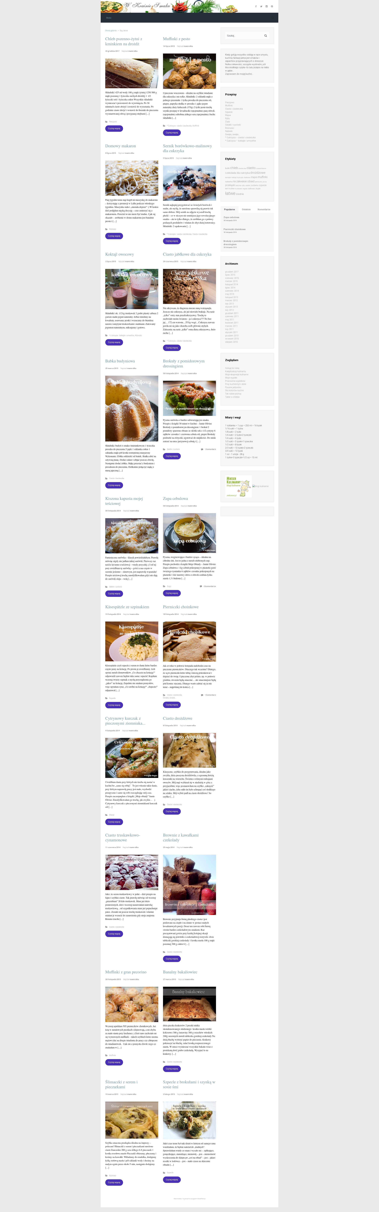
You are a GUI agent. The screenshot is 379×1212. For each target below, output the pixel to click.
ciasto (251, 168)
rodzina (238, 185)
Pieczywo (113, 121)
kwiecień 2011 (232, 323)
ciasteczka (242, 168)
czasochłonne (261, 168)
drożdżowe (257, 172)
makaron (247, 177)
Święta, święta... (169, 698)
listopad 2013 (231, 297)
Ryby (227, 118)
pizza (265, 182)
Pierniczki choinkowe (181, 606)
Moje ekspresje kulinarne (236, 374)
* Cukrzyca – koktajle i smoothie (240, 141)
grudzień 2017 (232, 272)
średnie (240, 193)
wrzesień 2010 (232, 339)
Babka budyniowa (120, 361)
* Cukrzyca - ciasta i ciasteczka (179, 126)
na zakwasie (240, 181)
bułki (227, 168)
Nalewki (228, 131)
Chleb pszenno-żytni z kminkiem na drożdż (123, 41)
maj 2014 (229, 294)
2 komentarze (210, 586)
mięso (254, 177)
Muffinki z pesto (176, 38)
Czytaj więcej (114, 128)
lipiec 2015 (230, 275)
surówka (254, 185)
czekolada (230, 172)
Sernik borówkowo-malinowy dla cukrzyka (187, 148)
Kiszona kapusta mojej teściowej (124, 500)
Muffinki (195, 126)
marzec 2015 (231, 281)
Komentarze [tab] (264, 209)
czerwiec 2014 (232, 291)
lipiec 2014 (230, 288)
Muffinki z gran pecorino (125, 972)
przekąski (230, 185)
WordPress (201, 1199)
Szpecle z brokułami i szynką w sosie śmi (189, 1084)
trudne (231, 188)
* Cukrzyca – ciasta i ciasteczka (240, 137)
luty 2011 (229, 329)
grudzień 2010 (232, 335)
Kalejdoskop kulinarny (235, 371)
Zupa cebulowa (175, 498)
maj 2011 (229, 319)
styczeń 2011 (231, 332)
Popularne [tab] (229, 209)
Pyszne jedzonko (233, 387)
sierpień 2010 (231, 342)
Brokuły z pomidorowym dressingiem (184, 363)
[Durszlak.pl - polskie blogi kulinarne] (260, 486)
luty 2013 (229, 303)
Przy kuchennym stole (235, 384)
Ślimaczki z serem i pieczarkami (121, 1084)
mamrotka (132, 51)
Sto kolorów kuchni (234, 390)
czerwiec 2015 (232, 278)
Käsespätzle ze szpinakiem (127, 606)
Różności (112, 229)
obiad (250, 181)
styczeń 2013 (231, 307)
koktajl (234, 177)
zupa (258, 188)
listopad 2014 (231, 284)
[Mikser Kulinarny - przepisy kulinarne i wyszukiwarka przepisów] (238, 486)
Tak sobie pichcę (233, 394)
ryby (243, 185)
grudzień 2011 (232, 313)
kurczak (240, 177)
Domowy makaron (120, 145)
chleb (234, 168)
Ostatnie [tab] (246, 209)
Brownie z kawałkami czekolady (181, 837)
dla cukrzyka (243, 172)
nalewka (228, 182)
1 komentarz (210, 449)
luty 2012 (229, 310)
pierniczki (258, 182)
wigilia (245, 189)
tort (226, 188)
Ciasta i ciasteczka (199, 234)
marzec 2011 (231, 326)
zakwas (251, 188)
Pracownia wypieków (235, 381)
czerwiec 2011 (232, 316)
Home (108, 17)
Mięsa (111, 815)
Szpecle (112, 698)
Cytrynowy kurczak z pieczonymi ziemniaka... (125, 720)
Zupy (169, 586)
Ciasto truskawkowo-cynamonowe (122, 837)
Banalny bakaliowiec (180, 972)
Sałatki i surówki (173, 449)
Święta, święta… (232, 134)
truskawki (238, 189)
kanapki (228, 177)
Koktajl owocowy (119, 254)
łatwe (230, 193)
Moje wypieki (231, 378)
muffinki (263, 177)
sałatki (247, 185)
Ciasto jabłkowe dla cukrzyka (187, 254)
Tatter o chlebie (232, 397)
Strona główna (111, 30)
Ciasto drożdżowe (177, 718)
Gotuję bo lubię (232, 368)
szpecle (262, 185)
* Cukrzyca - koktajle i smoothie (121, 335)
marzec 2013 (231, 300)
